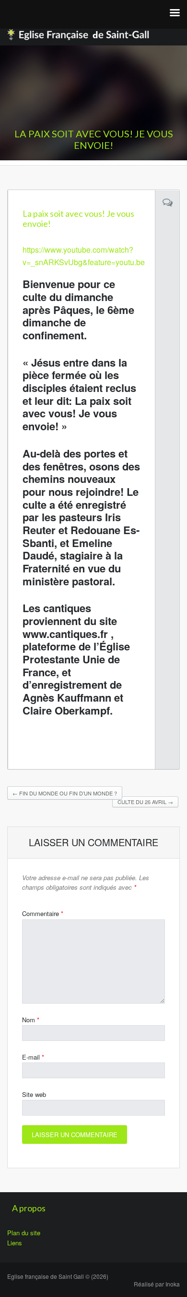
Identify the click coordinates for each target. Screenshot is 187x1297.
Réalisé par (157, 1284)
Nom (30, 1019)
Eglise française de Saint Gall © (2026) (57, 1276)
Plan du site (23, 1232)
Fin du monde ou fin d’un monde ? (64, 793)
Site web (34, 1094)
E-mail (33, 1057)
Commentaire (42, 913)
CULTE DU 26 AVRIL (145, 801)
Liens (14, 1242)
